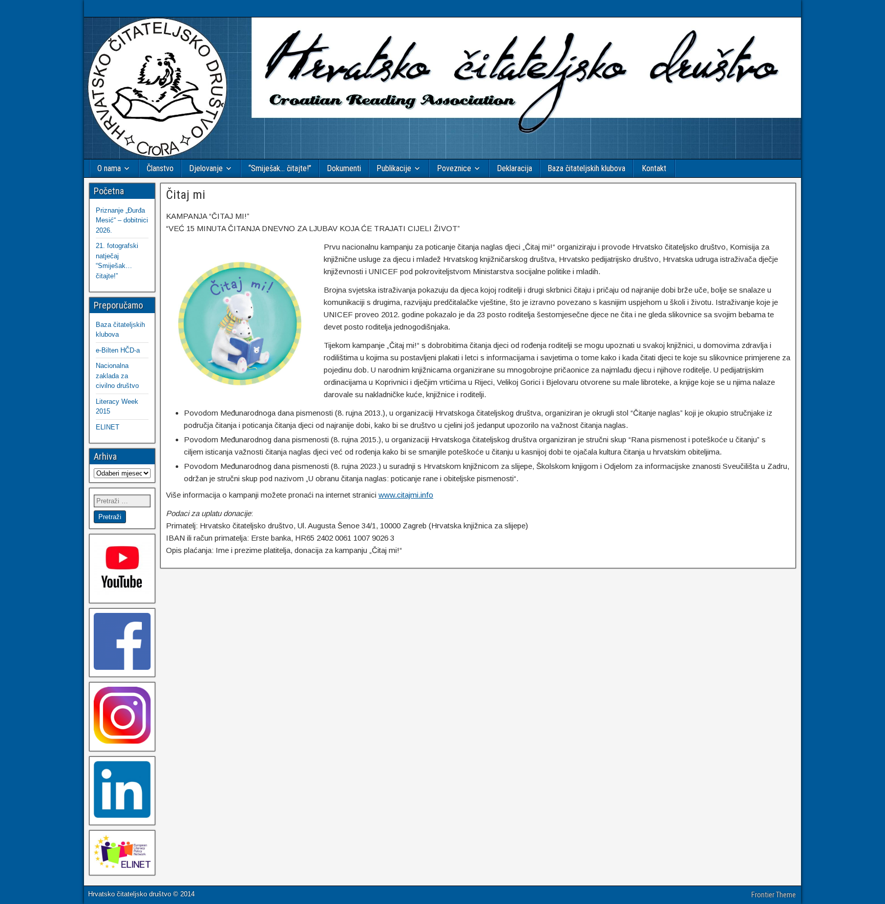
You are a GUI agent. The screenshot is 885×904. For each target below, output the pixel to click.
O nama (109, 168)
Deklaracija (514, 168)
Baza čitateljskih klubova (586, 168)
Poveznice (454, 168)
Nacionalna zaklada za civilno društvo (117, 375)
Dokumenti (344, 168)
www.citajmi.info (405, 494)
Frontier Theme (773, 894)
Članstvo (160, 168)
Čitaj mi (185, 195)
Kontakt (654, 168)
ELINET (107, 427)
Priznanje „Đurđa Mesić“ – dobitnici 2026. (122, 220)
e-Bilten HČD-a (118, 350)
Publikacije (393, 168)
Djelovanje (206, 168)
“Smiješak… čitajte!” (279, 168)
